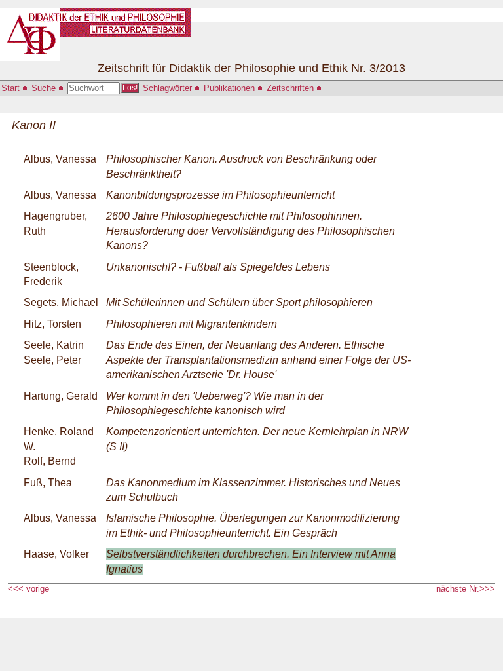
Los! (130, 88)
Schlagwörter (169, 88)
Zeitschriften (291, 88)
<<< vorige (30, 589)
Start (11, 88)
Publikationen (230, 88)
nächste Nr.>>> (465, 589)
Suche (44, 88)
